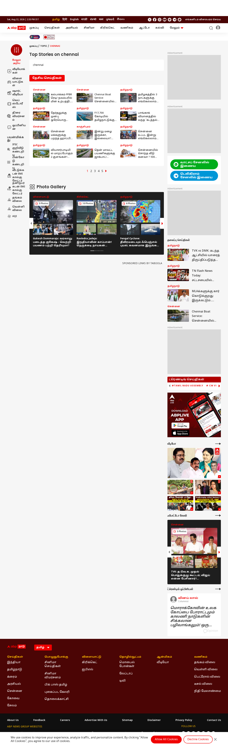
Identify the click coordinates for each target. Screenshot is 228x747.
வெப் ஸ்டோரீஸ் (17, 104)
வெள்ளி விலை (18, 208)
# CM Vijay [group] (213, 385)
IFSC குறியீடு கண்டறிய (18, 150)
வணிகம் (126, 27)
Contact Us (214, 720)
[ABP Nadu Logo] (16, 28)
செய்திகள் (52, 27)
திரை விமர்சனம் (18, 116)
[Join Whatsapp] (179, 19)
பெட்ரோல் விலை (207, 677)
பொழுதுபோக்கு (56, 657)
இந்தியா (13, 662)
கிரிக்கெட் (107, 27)
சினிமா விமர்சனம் (53, 675)
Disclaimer (154, 720)
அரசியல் (72, 27)
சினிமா (89, 27)
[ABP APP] (180, 425)
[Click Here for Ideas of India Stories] (49, 37)
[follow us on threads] (159, 19)
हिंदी (65, 19)
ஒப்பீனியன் (19, 127)
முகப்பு (34, 27)
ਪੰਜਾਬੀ (93, 19)
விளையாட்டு (91, 657)
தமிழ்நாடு (14, 669)
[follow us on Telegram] (174, 19)
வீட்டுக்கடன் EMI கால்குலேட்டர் (18, 175)
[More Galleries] (218, 515)
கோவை (13, 698)
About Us (13, 720)
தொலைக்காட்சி (57, 699)
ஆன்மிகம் (164, 657)
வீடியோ (163, 662)
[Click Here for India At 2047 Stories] (34, 37)
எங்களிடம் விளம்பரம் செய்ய (203, 19)
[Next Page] (106, 171)
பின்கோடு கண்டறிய (18, 162)
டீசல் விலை (203, 684)
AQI (14, 216)
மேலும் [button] (175, 27)
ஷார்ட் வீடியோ (17, 93)
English (74, 19)
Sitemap (127, 720)
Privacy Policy (183, 720)
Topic (43, 46)
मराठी (84, 19)
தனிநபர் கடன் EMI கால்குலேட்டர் (18, 188)
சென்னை (14, 691)
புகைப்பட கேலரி (57, 692)
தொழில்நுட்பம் (130, 657)
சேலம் (12, 705)
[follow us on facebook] (154, 19)
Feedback (39, 720)
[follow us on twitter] (149, 19)
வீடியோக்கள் (18, 71)
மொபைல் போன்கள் (127, 664)
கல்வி (159, 27)
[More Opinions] (218, 589)
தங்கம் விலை (17, 199)
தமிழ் (56, 19)
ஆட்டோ (144, 27)
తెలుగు (120, 19)
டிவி (122, 681)
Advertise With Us (96, 720)
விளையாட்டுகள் (17, 82)
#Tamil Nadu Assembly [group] (187, 385)
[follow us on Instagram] (169, 19)
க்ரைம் (12, 677)
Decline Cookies (198, 739)
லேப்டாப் (126, 673)
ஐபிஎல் (87, 669)
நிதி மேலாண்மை (207, 691)
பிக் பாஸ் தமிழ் (56, 685)
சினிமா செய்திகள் (53, 664)
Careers (65, 720)
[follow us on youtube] (164, 19)
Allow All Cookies (166, 739)
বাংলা (101, 19)
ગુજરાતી (110, 19)
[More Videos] (218, 443)
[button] (16, 54)
